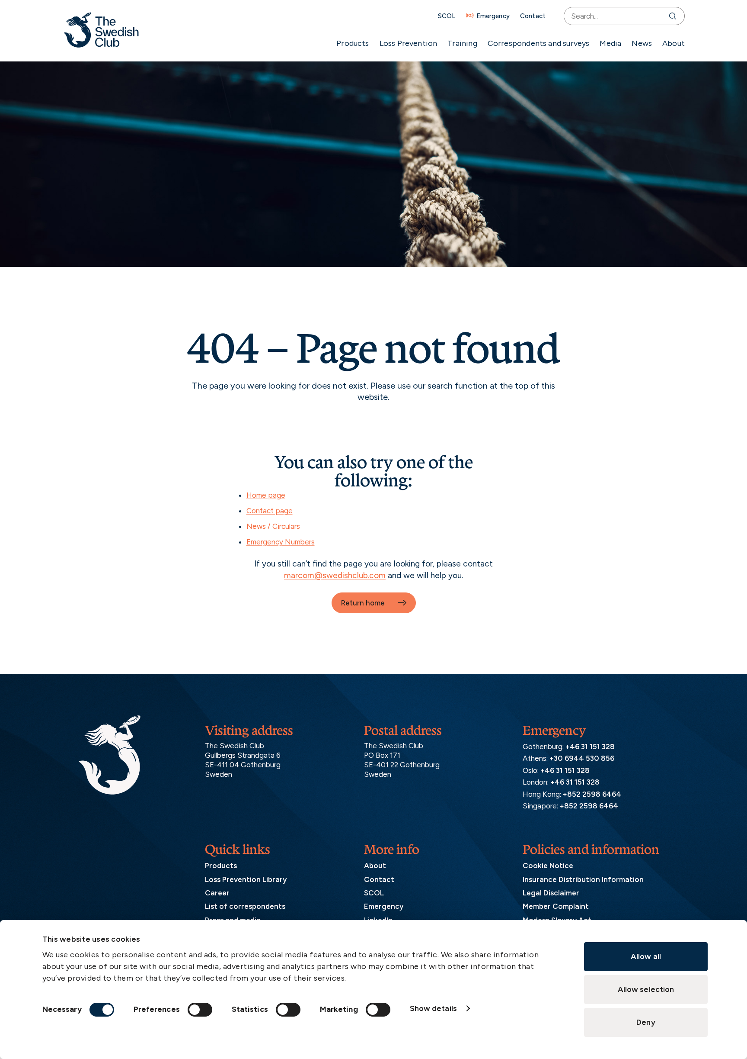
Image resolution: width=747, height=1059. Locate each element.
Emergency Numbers (280, 542)
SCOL (447, 16)
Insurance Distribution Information (583, 879)
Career (217, 892)
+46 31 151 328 (590, 746)
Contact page (269, 510)
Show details (433, 1008)
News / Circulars (273, 526)
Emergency (493, 16)
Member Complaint (556, 906)
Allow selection (646, 989)
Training (462, 43)
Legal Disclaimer (551, 892)
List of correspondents (245, 906)
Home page (265, 495)
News (642, 43)
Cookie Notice (548, 865)
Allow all (646, 956)
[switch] (200, 1010)
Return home (363, 603)
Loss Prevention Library (246, 879)
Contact (533, 16)
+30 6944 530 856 (581, 758)
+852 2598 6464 (592, 794)
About (673, 43)
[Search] (674, 16)
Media (610, 43)
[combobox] (614, 16)
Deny (645, 1022)
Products (352, 43)
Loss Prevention (408, 43)
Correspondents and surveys (539, 43)
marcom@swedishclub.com (335, 575)
